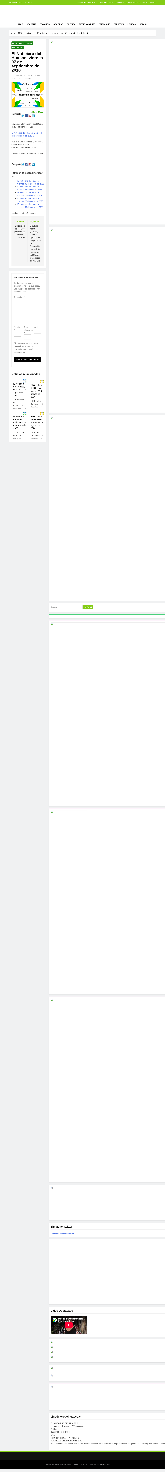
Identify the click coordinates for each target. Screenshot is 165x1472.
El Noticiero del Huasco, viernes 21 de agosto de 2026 (19, 390)
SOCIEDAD (58, 24)
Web (36, 327)
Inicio (20, 24)
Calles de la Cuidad (106, 2)
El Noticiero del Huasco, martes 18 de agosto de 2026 (37, 422)
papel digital (17, 47)
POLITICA (131, 24)
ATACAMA (31, 24)
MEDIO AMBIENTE (87, 24)
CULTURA (71, 24)
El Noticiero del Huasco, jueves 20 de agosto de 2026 (37, 391)
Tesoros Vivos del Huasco (87, 2)
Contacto (152, 2)
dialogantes (119, 2)
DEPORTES (119, 24)
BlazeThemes (106, 1464)
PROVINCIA (45, 24)
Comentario (19, 297)
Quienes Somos (132, 2)
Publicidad (143, 2)
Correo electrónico (28, 330)
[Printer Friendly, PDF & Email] (37, 112)
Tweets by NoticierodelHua (62, 1233)
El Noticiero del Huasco (22, 43)
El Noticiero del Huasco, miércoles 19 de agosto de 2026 (19, 422)
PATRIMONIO (104, 24)
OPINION (143, 24)
